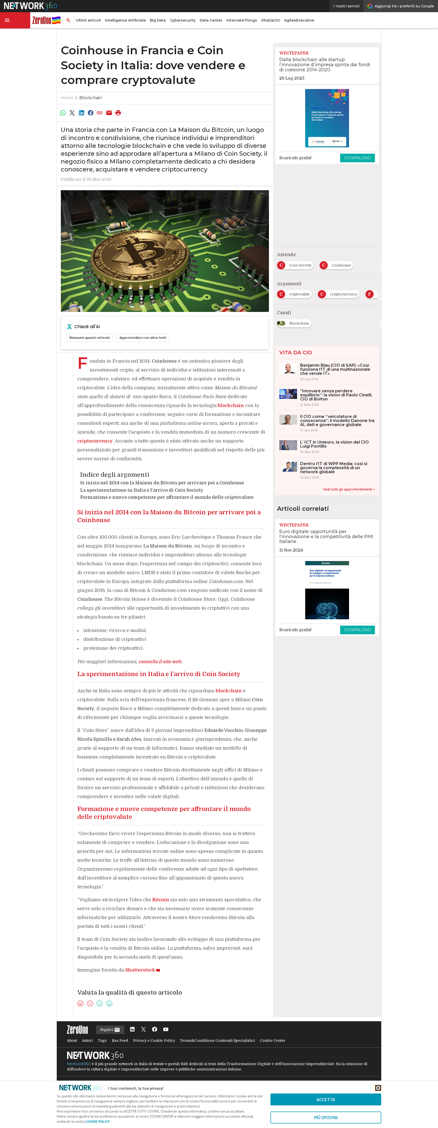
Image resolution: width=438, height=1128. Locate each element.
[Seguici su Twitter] (143, 1030)
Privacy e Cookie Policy (154, 1040)
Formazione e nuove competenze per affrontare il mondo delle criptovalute (166, 497)
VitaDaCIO (270, 20)
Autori (87, 1040)
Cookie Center (272, 1040)
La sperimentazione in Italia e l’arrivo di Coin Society (141, 490)
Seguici (107, 1030)
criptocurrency (95, 441)
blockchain (231, 405)
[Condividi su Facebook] (90, 113)
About (72, 1040)
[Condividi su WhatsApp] (63, 113)
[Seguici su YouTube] (166, 1030)
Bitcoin (160, 899)
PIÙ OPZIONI (326, 1117)
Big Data (158, 20)
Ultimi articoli (88, 20)
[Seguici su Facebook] (155, 1030)
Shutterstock (140, 970)
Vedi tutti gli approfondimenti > (349, 489)
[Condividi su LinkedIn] (81, 113)
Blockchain (90, 97)
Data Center (211, 20)
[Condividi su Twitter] (72, 113)
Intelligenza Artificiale (125, 20)
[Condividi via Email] (109, 113)
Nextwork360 (79, 1064)
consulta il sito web (159, 661)
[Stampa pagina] (118, 113)
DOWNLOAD (357, 157)
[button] (15, 20)
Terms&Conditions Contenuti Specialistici (217, 1040)
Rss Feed (120, 1040)
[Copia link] (100, 113)
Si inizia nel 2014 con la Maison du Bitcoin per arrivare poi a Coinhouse (162, 482)
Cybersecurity (183, 20)
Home (67, 97)
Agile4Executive (299, 20)
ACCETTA (326, 1099)
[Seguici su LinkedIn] (132, 1030)
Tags (102, 1040)
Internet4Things (241, 20)
